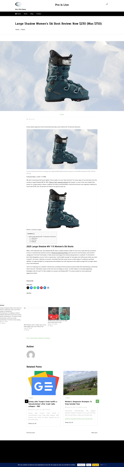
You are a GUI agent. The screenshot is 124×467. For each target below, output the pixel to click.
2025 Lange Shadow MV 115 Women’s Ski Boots (41, 236)
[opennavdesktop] (107, 4)
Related (32, 241)
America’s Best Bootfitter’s (60, 252)
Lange (31, 338)
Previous (26, 401)
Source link (30, 280)
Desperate (37, 418)
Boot (28, 338)
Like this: (33, 240)
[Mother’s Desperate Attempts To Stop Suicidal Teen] (44, 383)
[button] (34, 233)
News (25, 14)
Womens (47, 338)
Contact (38, 14)
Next (97, 401)
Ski (44, 338)
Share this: (33, 238)
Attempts (31, 418)
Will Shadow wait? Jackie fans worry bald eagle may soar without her (35, 325)
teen (54, 418)
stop (46, 418)
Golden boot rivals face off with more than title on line (57, 321)
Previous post (31, 432)
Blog (31, 14)
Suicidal (50, 418)
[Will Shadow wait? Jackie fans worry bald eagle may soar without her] (38, 315)
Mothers (42, 418)
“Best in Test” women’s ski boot (58, 182)
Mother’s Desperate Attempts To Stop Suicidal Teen (41, 403)
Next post (94, 432)
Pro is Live (62, 4)
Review (36, 338)
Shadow (40, 338)
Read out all (32, 422)
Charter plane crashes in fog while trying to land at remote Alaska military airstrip (78, 404)
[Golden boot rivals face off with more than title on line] (59, 313)
